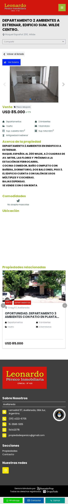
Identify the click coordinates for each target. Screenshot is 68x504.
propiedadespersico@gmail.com (27, 435)
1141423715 (14, 429)
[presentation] (3, 305)
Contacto (8, 454)
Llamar (56, 500)
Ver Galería (13, 62)
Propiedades (9, 450)
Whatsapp (14, 500)
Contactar (36, 500)
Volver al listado (15, 54)
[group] (34, 84)
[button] (63, 84)
